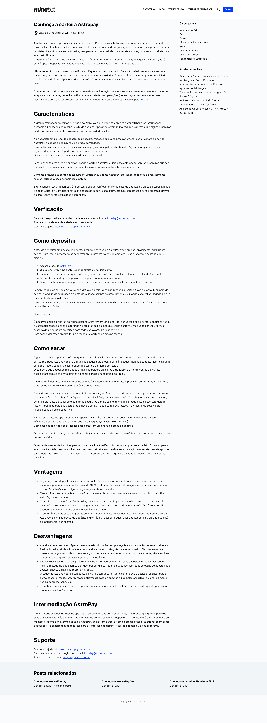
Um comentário (63, 685)
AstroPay (65, 265)
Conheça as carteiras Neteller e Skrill (192, 681)
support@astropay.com (76, 657)
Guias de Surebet (189, 54)
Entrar (228, 9)
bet (147, 99)
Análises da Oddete (190, 30)
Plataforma (149, 9)
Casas (182, 38)
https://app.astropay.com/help (72, 226)
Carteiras (78, 33)
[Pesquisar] (218, 9)
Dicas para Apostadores (193, 42)
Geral (182, 46)
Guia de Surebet (188, 50)
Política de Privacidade (200, 9)
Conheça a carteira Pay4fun (118, 681)
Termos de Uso (176, 9)
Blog (162, 9)
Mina (143, 99)
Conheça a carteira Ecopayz (51, 681)
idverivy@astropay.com (121, 218)
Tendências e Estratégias (194, 58)
